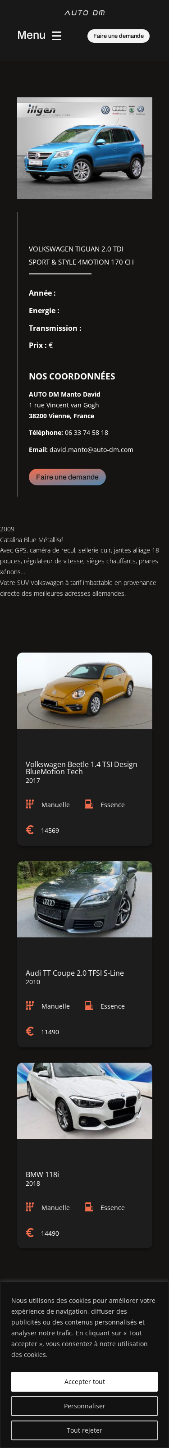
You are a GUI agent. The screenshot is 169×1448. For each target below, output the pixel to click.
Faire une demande (118, 36)
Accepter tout (84, 1381)
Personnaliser (84, 1406)
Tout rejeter (84, 1430)
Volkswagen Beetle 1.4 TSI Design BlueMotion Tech (81, 768)
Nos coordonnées (72, 376)
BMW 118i (42, 1174)
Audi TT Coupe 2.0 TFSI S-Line (75, 973)
